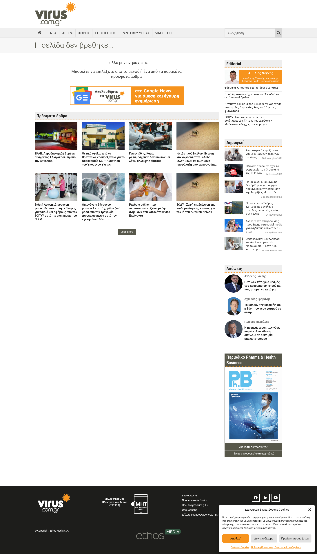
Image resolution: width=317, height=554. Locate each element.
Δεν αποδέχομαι (264, 538)
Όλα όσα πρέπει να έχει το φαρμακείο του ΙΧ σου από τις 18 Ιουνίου (262, 169)
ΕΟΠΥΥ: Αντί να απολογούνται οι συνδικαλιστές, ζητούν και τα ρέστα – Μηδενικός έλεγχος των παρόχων (248, 121)
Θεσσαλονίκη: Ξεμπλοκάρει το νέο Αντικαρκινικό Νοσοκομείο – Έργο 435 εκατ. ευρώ (263, 244)
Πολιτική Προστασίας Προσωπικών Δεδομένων (276, 547)
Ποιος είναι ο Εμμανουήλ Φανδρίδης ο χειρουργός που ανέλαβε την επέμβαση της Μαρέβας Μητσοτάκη (263, 187)
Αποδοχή (235, 538)
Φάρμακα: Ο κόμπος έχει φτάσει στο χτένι (251, 87)
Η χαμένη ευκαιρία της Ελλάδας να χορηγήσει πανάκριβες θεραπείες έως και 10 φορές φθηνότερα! (253, 107)
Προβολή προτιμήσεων (295, 538)
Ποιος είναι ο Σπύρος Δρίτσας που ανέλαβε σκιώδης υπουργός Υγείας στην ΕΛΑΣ (262, 208)
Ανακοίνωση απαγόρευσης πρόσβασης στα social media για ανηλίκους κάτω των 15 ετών (264, 226)
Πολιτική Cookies (240, 547)
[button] (309, 510)
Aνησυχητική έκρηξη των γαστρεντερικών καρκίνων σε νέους (262, 154)
